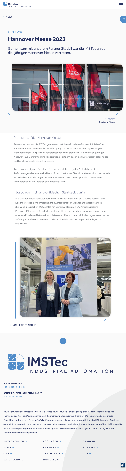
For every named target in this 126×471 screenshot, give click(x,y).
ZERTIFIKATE (52, 453)
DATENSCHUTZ (13, 459)
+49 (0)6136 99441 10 (14, 387)
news (9, 16)
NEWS (7, 447)
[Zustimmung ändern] (123, 464)
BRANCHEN (90, 441)
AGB (85, 453)
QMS (6, 453)
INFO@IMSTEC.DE (12, 397)
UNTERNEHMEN (13, 441)
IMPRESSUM (51, 459)
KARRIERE (49, 447)
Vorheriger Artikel (25, 325)
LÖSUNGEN (50, 441)
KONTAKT (89, 447)
